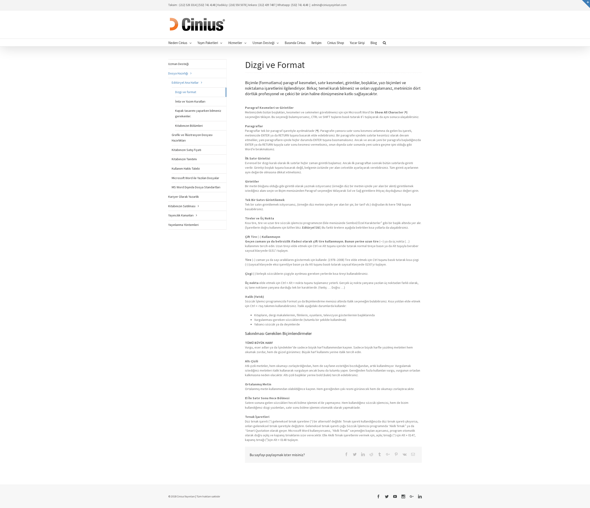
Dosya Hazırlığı (178, 73)
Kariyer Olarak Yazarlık (183, 197)
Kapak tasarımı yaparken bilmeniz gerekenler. (198, 113)
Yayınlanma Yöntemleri (183, 225)
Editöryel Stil (311, 227)
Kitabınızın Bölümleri (189, 126)
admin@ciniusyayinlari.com (329, 5)
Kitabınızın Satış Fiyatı (186, 150)
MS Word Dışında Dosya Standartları (196, 187)
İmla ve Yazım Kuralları (190, 101)
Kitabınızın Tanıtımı (184, 159)
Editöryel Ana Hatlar (185, 82)
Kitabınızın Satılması (181, 206)
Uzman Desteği (178, 64)
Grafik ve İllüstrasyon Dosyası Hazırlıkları (192, 137)
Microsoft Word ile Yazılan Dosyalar (195, 178)
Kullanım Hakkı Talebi (186, 168)
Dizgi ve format (185, 92)
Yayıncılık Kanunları (181, 215)
